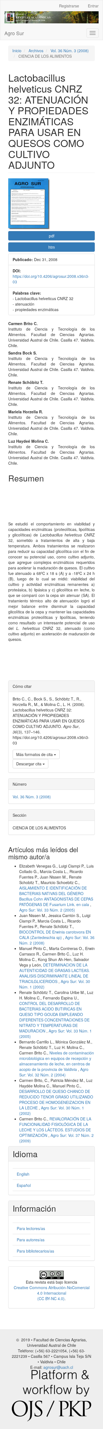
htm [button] (51, 247)
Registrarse (69, 6)
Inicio (16, 50)
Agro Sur (14, 33)
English (23, 1174)
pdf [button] (51, 236)
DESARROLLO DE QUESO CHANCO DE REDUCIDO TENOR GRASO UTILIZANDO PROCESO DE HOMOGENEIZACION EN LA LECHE (56, 1099)
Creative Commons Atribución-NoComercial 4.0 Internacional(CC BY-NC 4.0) (52, 1293)
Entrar (93, 6)
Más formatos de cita (35, 754)
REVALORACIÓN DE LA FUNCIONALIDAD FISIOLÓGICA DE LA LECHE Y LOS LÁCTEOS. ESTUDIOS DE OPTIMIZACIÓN (55, 1127)
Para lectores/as (31, 1228)
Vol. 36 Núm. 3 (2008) (70, 50)
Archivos (36, 50)
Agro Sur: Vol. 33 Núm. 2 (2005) (47, 910)
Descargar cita (29, 763)
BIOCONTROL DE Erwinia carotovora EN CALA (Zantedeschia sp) (55, 934)
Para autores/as (30, 1239)
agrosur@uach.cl (58, 1367)
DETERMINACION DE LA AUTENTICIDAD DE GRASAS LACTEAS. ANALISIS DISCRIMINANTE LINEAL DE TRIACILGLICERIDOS (54, 973)
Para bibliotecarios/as (35, 1251)
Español (24, 1185)
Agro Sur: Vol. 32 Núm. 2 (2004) (53, 1072)
